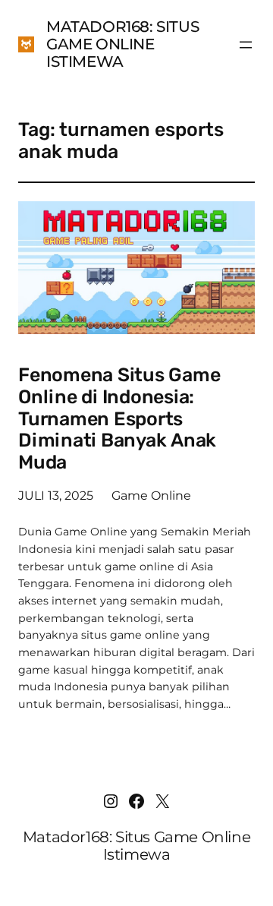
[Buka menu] (246, 45)
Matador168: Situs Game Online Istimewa (122, 44)
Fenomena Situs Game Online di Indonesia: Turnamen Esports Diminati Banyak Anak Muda (119, 419)
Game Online (151, 495)
